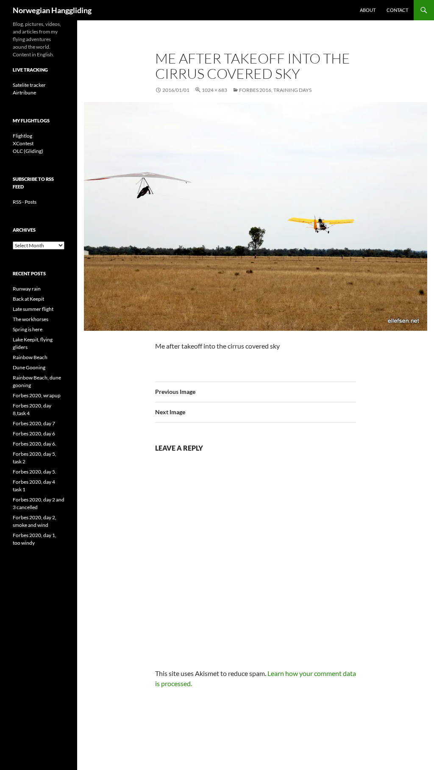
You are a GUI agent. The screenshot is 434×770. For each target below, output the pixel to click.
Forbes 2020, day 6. (34, 443)
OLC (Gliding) (28, 151)
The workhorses (30, 319)
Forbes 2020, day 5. (34, 471)
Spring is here (27, 329)
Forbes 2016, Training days (275, 90)
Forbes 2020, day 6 (34, 433)
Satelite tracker (29, 85)
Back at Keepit (28, 299)
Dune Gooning (29, 367)
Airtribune (24, 92)
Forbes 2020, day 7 (34, 423)
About (368, 10)
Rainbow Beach (30, 357)
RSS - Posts (24, 202)
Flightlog (22, 136)
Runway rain (27, 288)
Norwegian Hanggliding (52, 10)
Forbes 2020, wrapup (37, 395)
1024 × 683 (214, 90)
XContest (23, 143)
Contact (397, 10)
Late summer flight (33, 309)
